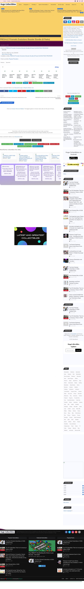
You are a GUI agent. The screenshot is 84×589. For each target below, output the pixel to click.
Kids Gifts (76, 406)
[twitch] (82, 1)
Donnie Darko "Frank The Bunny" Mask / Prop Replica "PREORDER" (7, 170)
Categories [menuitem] (25, 4)
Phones (69, 415)
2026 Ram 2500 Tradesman (56, 156)
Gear (65, 404)
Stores (74, 421)
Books (78, 385)
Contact (8, 1)
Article (65, 382)
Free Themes (9, 578)
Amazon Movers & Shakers (18, 109)
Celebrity (76, 387)
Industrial (66, 406)
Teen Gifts (66, 423)
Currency (80, 391)
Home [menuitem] (20, 4)
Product (70, 417)
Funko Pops (76, 123)
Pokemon (65, 122)
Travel (72, 426)
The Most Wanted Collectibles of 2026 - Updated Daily (74, 183)
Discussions (17, 87)
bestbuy (80, 382)
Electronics (66, 395)
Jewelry (70, 406)
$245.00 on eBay (21, 178)
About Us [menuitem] (74, 4)
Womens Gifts (77, 430)
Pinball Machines (66, 132)
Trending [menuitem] (34, 4)
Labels (80, 406)
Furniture (65, 402)
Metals (65, 410)
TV (79, 426)
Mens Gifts (78, 408)
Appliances (75, 380)
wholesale (71, 430)
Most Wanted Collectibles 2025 (77, 133)
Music (65, 413)
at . (30, 144)
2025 (73, 488)
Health (72, 404)
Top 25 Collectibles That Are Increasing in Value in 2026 (76, 191)
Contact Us (72, 578)
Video (65, 428)
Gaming (80, 402)
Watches (65, 430)
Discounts (70, 393)
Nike (73, 413)
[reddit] (77, 22)
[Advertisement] (30, 26)
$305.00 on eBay (35, 178)
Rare (73, 374)
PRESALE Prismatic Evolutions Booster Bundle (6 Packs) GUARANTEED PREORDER (27, 48)
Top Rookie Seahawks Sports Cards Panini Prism (75, 245)
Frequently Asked (77, 125)
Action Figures (70, 378)
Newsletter (73, 334)
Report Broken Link (80, 578)
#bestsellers (66, 372)
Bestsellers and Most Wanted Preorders (74, 282)
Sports (65, 421)
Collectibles (49, 83)
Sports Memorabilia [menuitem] (43, 4)
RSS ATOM (66, 502)
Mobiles (74, 410)
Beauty (76, 382)
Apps (80, 380)
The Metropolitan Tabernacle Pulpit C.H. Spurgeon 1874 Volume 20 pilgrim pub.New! (25, 157)
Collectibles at (55, 144)
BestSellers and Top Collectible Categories (78, 112)
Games (70, 402)
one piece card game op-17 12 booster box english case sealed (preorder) (76, 228)
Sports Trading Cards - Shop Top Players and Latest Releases (78, 130)
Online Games (78, 413)
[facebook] (75, 1)
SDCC (72, 419)
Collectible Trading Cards (77, 137)
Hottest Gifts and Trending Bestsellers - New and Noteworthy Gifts (67, 138)
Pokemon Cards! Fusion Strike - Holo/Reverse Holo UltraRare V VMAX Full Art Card (76, 237)
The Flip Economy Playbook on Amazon (74, 43)
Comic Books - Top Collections (77, 121)
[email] (82, 22)
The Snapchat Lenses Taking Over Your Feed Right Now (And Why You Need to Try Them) (76, 219)
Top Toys (24, 146)
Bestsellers (66, 385)
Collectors (77, 389)
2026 (73, 485)
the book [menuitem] (68, 4)
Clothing (65, 389)
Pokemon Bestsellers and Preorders (75, 260)
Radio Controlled (77, 417)
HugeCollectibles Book (15, 1)
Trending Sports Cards (77, 139)
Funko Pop (78, 400)
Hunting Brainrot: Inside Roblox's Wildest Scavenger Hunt (76, 252)
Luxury (73, 408)
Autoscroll (73, 48)
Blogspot (20, 578)
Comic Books (66, 391)
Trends (76, 426)
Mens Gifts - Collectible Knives (68, 135)
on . (7, 144)
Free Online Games (70, 400)
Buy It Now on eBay (7, 54)
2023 (73, 492)
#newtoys (6, 35)
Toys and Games (73, 423)
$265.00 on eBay (7, 173)
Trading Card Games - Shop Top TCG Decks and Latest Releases (68, 130)
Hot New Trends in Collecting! (67, 112)
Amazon (65, 380)
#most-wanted (67, 376)
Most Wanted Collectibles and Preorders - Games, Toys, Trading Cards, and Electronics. (78, 144)
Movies (79, 410)
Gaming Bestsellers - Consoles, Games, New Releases (68, 125)
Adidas (76, 378)
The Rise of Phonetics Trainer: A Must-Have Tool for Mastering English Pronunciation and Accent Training (41, 11)
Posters (78, 415)
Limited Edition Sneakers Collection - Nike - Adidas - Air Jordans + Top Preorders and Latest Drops (78, 117)
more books (73, 46)
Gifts (68, 404)
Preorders (66, 417)
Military (69, 410)
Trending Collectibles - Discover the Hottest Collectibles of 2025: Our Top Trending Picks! (67, 116)
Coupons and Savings (77, 127)
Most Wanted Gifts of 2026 (76, 210)
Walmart (74, 428)
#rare (65, 374)
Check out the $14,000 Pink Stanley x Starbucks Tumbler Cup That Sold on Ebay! (76, 296)
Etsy (71, 395)
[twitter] (77, 1)
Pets (65, 415)
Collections (71, 389)
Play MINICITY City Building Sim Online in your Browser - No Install (41, 553)
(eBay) (9, 158)
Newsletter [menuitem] (53, 4)
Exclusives (75, 395)
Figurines (71, 397)
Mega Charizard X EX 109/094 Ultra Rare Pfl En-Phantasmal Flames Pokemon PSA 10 (13, 11)
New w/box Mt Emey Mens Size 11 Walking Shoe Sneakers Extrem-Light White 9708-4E (41, 157)
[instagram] (80, 1)
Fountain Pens (77, 397)
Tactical (78, 421)
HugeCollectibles (33, 556)
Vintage (69, 428)
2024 (73, 490)
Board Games (72, 385)
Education (80, 393)
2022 (73, 494)
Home (1, 1)
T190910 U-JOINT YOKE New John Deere (9, 156)
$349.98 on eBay (48, 178)
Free (65, 400)
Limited (69, 408)
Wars (79, 428)
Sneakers (77, 419)
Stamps (69, 421)
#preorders (8, 62)
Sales (69, 419)
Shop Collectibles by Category (67, 120)
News (69, 413)
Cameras (71, 387)
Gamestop (76, 402)
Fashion (80, 395)
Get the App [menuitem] (61, 4)
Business (66, 387)
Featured (69, 374)
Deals (65, 393)
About (5, 1)
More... (64, 174)
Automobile (70, 382)
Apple (70, 380)
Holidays (77, 404)
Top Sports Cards (74, 37)
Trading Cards (66, 426)
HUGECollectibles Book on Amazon (73, 40)
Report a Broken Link (29, 87)
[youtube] (76, 532)
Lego (65, 408)
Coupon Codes (74, 391)
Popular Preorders (13, 59)
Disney (75, 393)
